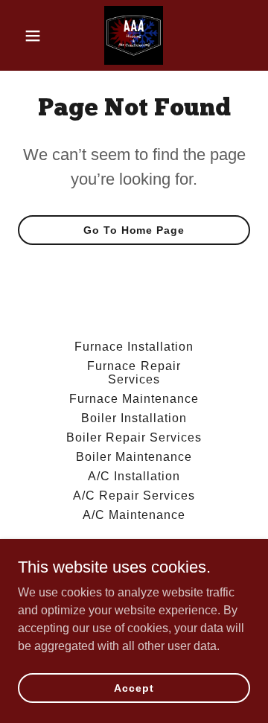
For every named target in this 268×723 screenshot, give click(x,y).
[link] (133, 35)
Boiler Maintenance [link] (134, 456)
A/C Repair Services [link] (134, 495)
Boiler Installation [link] (134, 418)
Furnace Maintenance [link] (134, 398)
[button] (35, 36)
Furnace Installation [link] (134, 346)
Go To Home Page (133, 230)
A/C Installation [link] (134, 476)
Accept (133, 687)
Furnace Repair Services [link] (133, 373)
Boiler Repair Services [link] (134, 437)
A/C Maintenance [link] (134, 515)
